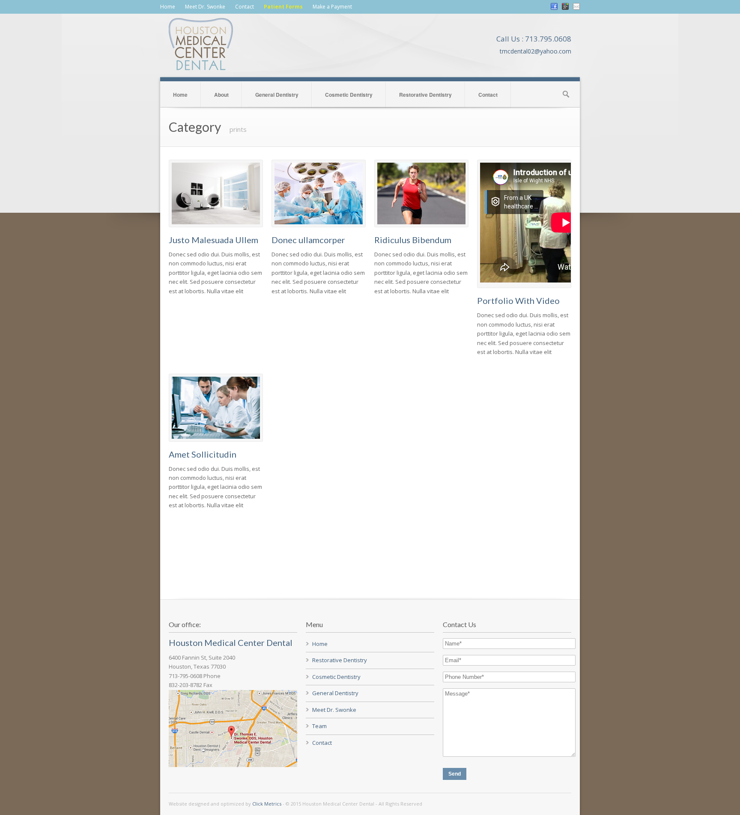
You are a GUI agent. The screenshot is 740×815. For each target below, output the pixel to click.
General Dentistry (276, 94)
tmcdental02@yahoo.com (535, 51)
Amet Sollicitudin (202, 454)
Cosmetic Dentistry (349, 94)
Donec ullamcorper (308, 240)
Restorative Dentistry (425, 94)
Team (319, 726)
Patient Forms (283, 6)
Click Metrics (266, 803)
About (221, 94)
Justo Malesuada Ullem (213, 240)
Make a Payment (332, 6)
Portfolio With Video (518, 300)
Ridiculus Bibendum (412, 240)
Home (167, 6)
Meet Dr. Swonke (205, 6)
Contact (244, 6)
